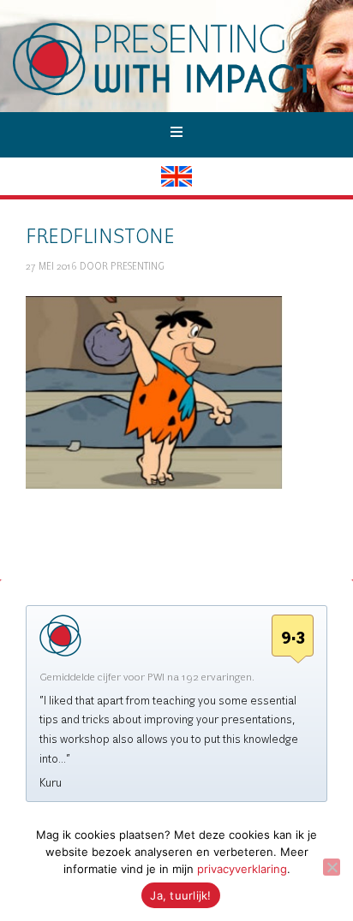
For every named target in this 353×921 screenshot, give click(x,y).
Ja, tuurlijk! (180, 895)
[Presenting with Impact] (183, 93)
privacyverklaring (242, 869)
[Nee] (331, 867)
